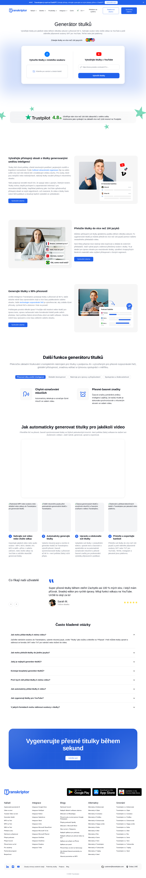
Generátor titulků (9, 817)
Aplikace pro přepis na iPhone (69, 841)
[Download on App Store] (104, 792)
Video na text (8, 810)
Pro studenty (8, 847)
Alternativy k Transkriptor (96, 844)
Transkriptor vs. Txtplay (123, 847)
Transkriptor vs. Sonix (123, 837)
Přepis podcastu (9, 837)
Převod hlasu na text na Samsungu (71, 848)
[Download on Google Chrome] (130, 792)
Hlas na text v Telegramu (68, 829)
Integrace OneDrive (38, 841)
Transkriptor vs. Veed (123, 851)
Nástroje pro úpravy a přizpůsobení (85, 377)
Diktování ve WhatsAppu (68, 814)
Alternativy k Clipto (94, 810)
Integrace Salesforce (38, 817)
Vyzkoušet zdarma (17, 201)
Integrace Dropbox (38, 844)
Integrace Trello (37, 847)
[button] (80, 10)
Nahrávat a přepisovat (11, 834)
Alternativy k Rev (93, 834)
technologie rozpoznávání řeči (32, 302)
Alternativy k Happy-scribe (96, 824)
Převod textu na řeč (10, 844)
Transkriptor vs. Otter (123, 830)
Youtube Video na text (11, 814)
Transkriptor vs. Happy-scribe (125, 824)
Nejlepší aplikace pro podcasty (69, 832)
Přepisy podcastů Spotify (68, 822)
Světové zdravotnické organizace (45, 170)
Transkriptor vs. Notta (123, 827)
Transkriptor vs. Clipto (123, 810)
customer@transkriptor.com (114, 866)
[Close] (143, 2)
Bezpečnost (7, 854)
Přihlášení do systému (93, 10)
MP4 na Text (8, 824)
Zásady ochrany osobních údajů (34, 866)
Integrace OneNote (38, 837)
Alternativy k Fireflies (94, 817)
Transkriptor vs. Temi (122, 841)
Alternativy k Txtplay (94, 851)
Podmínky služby (51, 866)
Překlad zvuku (8, 830)
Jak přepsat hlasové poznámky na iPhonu (71, 852)
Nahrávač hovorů (65, 807)
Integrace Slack (37, 820)
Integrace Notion (37, 814)
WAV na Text (8, 827)
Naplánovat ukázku (111, 11)
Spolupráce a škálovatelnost (117, 377)
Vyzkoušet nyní (111, 2)
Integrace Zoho (37, 824)
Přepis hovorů (8, 841)
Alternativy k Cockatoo (95, 814)
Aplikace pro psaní (66, 844)
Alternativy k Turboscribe (96, 847)
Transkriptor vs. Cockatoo (124, 814)
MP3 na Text (8, 820)
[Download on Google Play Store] (79, 792)
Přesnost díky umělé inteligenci (30, 377)
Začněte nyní (73, 758)
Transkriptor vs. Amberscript (125, 807)
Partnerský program (10, 851)
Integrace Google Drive (39, 807)
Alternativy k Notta (94, 827)
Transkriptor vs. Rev (122, 834)
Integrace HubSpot (38, 810)
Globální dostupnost (57, 377)
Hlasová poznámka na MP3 (68, 856)
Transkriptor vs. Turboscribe (125, 844)
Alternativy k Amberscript (96, 807)
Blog (67, 866)
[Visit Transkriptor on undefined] (7, 866)
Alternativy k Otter (93, 830)
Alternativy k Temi (93, 841)
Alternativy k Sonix (94, 837)
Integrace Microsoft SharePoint (42, 827)
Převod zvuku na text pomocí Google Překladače (71, 818)
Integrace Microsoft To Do (40, 830)
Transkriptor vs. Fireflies (123, 817)
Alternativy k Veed (93, 854)
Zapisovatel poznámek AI (12, 807)
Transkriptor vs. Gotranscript (125, 820)
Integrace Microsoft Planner (40, 834)
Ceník (72, 10)
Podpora (61, 866)
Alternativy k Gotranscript (96, 820)
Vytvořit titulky (99, 76)
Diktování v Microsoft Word (68, 825)
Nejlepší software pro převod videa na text (72, 836)
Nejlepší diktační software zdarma (70, 810)
